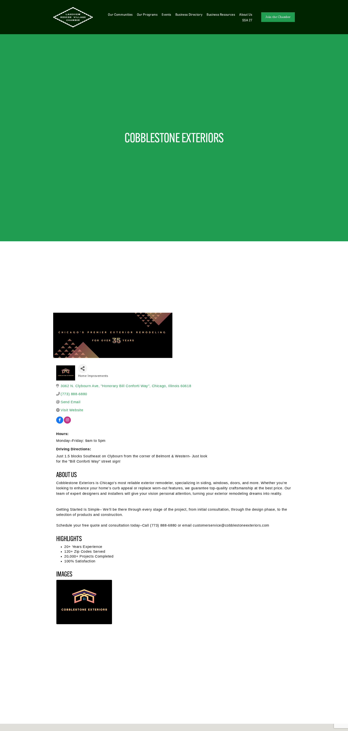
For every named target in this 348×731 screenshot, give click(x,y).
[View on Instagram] (67, 422)
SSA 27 (247, 20)
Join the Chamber (278, 17)
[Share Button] (82, 368)
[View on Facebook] (59, 422)
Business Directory (189, 14)
